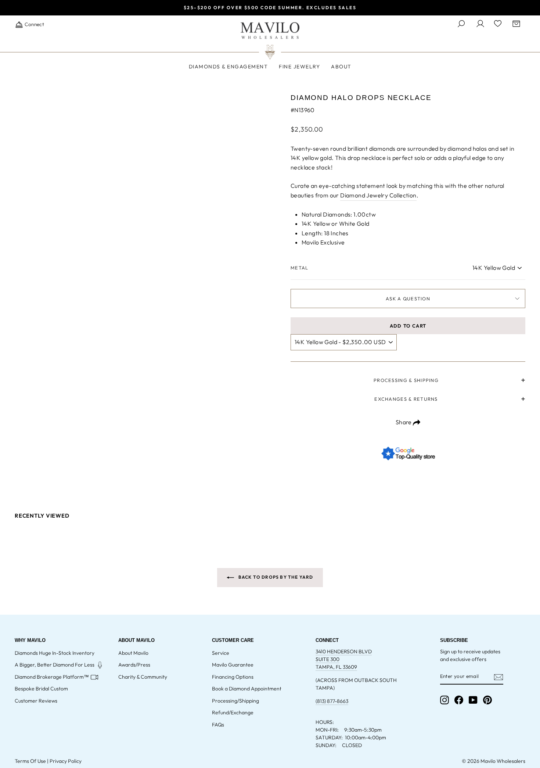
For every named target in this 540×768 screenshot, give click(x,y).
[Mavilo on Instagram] (444, 700)
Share (404, 422)
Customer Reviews (36, 700)
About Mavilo (133, 653)
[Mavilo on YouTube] (473, 700)
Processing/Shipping (235, 700)
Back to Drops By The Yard (275, 577)
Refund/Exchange (232, 712)
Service (220, 653)
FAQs (218, 724)
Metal (299, 268)
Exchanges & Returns (406, 399)
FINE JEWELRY (299, 66)
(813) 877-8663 (332, 701)
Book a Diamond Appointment (246, 688)
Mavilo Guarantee (232, 664)
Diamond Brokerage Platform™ (52, 677)
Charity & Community (142, 677)
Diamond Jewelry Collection (378, 195)
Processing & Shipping (406, 380)
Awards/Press (134, 664)
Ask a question (408, 298)
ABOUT (341, 66)
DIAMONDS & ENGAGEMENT (228, 66)
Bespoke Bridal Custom (41, 688)
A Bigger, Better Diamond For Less (54, 664)
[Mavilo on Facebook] (458, 700)
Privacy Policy (66, 761)
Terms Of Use (30, 761)
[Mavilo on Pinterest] (487, 700)
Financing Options (232, 677)
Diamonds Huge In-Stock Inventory (54, 653)
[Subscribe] (498, 676)
